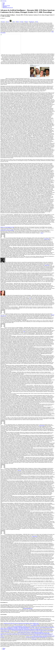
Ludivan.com (34, 638)
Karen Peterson (46, 238)
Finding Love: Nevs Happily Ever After (7, 227)
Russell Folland (41, 425)
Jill (30, 298)
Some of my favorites (6, 5)
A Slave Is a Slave (36, 624)
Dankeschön (5, 6)
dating (53, 31)
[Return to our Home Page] (3, 0)
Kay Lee (19, 470)
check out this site (33, 625)
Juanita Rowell (34, 536)
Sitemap (4, 648)
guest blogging (2, 32)
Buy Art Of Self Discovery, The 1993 (19, 626)
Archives (28, 600)
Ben (24, 331)
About (4, 3)
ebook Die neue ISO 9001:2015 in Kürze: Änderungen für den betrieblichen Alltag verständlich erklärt (21, 623)
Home (4, 2)
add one (42, 232)
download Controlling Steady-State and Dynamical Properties (36, 636)
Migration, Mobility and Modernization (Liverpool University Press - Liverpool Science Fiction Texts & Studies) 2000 (20, 629)
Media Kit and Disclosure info (8, 7)
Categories (37, 598)
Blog (3, 4)
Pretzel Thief (47, 265)
